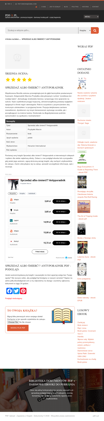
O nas (43, 6)
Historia (85, 6)
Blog (66, 6)
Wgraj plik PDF (18, 328)
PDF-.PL (11, 15)
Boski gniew (82, 362)
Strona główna (12, 39)
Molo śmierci (82, 325)
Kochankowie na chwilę (86, 359)
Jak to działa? (54, 6)
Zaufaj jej (81, 322)
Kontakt (95, 6)
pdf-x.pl (96, 416)
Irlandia (80, 337)
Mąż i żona (81, 328)
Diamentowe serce (84, 351)
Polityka (75, 6)
